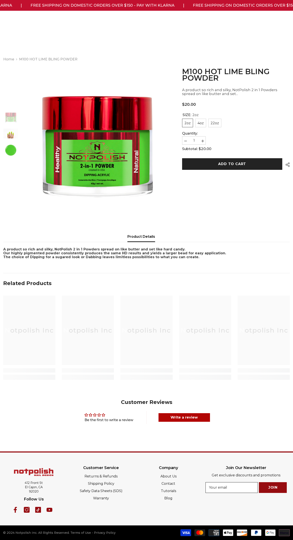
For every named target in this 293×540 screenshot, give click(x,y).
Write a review (184, 417)
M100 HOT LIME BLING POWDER (226, 74)
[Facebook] (15, 509)
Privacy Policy (105, 533)
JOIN (273, 487)
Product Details (141, 237)
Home (8, 59)
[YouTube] (49, 509)
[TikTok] (38, 509)
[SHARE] (286, 165)
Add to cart (231, 164)
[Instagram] (26, 509)
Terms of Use (80, 533)
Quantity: (190, 133)
